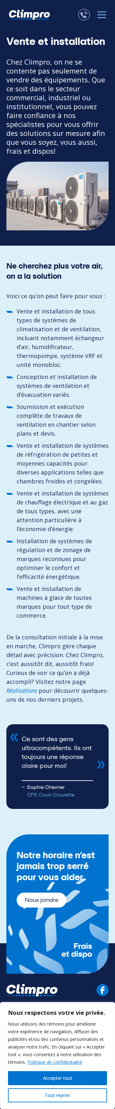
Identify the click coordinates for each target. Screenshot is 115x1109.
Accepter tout (57, 1078)
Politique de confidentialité (54, 1062)
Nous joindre (41, 899)
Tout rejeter (57, 1095)
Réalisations (21, 690)
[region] (57, 1055)
